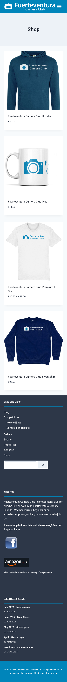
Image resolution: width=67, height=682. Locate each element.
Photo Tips (10, 444)
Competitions (11, 417)
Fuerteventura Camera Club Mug (27, 201)
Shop (7, 455)
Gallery (8, 434)
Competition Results (18, 427)
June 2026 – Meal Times (16, 617)
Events (8, 439)
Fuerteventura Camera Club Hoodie (29, 116)
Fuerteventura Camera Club (28, 669)
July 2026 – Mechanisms (17, 607)
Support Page (12, 529)
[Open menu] (59, 6)
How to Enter (14, 422)
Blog (6, 412)
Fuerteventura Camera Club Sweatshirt (31, 376)
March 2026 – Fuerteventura (18, 647)
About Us (9, 450)
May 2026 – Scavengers (16, 627)
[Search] (42, 464)
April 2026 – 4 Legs (14, 637)
